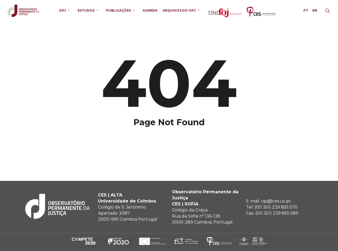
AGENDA (150, 10)
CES (261, 10)
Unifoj (225, 10)
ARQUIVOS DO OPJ (179, 10)
